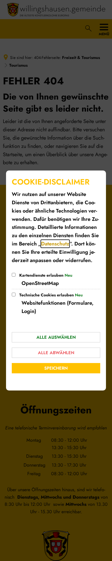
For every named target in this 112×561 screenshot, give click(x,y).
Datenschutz (55, 243)
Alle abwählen (56, 353)
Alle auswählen (56, 337)
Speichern (56, 368)
